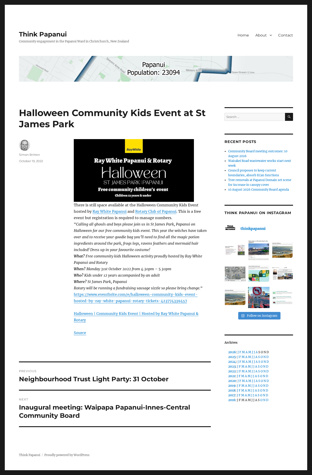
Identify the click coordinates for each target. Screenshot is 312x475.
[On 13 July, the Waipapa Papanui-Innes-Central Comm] (282, 273)
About (261, 35)
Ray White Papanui (110, 211)
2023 (231, 367)
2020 (232, 381)
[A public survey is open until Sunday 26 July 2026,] (235, 297)
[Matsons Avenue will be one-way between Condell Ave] (258, 297)
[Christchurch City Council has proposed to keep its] (282, 250)
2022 (232, 371)
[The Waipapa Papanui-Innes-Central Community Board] (235, 273)
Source (80, 332)
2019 (231, 386)
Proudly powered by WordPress (67, 455)
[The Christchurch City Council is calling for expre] (258, 273)
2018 (231, 390)
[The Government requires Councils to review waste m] (282, 297)
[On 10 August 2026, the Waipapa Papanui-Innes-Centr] (235, 250)
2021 (231, 376)
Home (243, 35)
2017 (231, 395)
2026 (232, 352)
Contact (285, 35)
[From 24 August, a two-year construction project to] (258, 250)
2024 (232, 362)
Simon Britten (29, 154)
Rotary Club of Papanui (155, 211)
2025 (232, 357)
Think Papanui (43, 34)
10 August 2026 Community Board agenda (258, 190)
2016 (231, 400)
